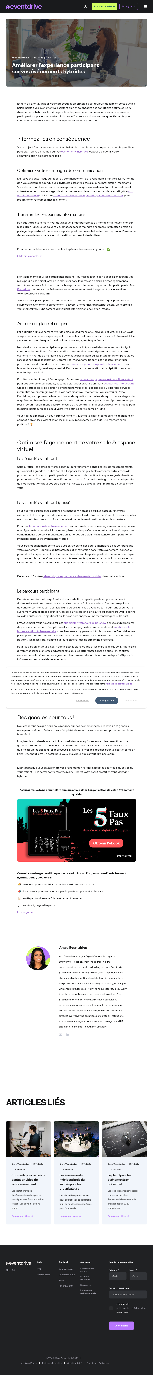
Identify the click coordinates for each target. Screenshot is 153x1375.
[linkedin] (8, 1270)
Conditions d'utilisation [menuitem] (98, 1363)
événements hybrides (74, 151)
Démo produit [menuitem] (66, 1269)
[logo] (18, 1263)
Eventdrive (23, 289)
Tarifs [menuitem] (61, 1280)
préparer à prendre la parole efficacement (96, 364)
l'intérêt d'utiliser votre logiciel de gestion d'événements (88, 195)
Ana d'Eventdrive (20, 57)
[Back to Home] (24, 6)
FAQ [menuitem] (39, 1269)
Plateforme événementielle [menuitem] (88, 1292)
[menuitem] (46, 1263)
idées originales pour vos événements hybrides (72, 576)
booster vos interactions (119, 383)
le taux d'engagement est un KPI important (106, 379)
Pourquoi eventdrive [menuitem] (85, 1278)
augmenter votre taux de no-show (85, 623)
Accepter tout (107, 700)
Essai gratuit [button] (129, 6)
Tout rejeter (131, 700)
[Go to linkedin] (66, 1034)
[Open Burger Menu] (146, 6)
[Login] (85, 6)
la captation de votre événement (49, 526)
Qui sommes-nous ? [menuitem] (87, 1270)
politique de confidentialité (131, 1308)
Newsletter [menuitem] (86, 1285)
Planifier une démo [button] (104, 6)
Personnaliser (82, 700)
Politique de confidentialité (118, 683)
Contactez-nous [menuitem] (67, 1274)
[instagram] (12, 1270)
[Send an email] (61, 1034)
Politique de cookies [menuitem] (52, 1363)
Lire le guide (25, 912)
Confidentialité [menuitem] (74, 1363)
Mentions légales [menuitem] (29, 1363)
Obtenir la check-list (29, 256)
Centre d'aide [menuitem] (44, 1274)
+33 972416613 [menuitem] (66, 1286)
